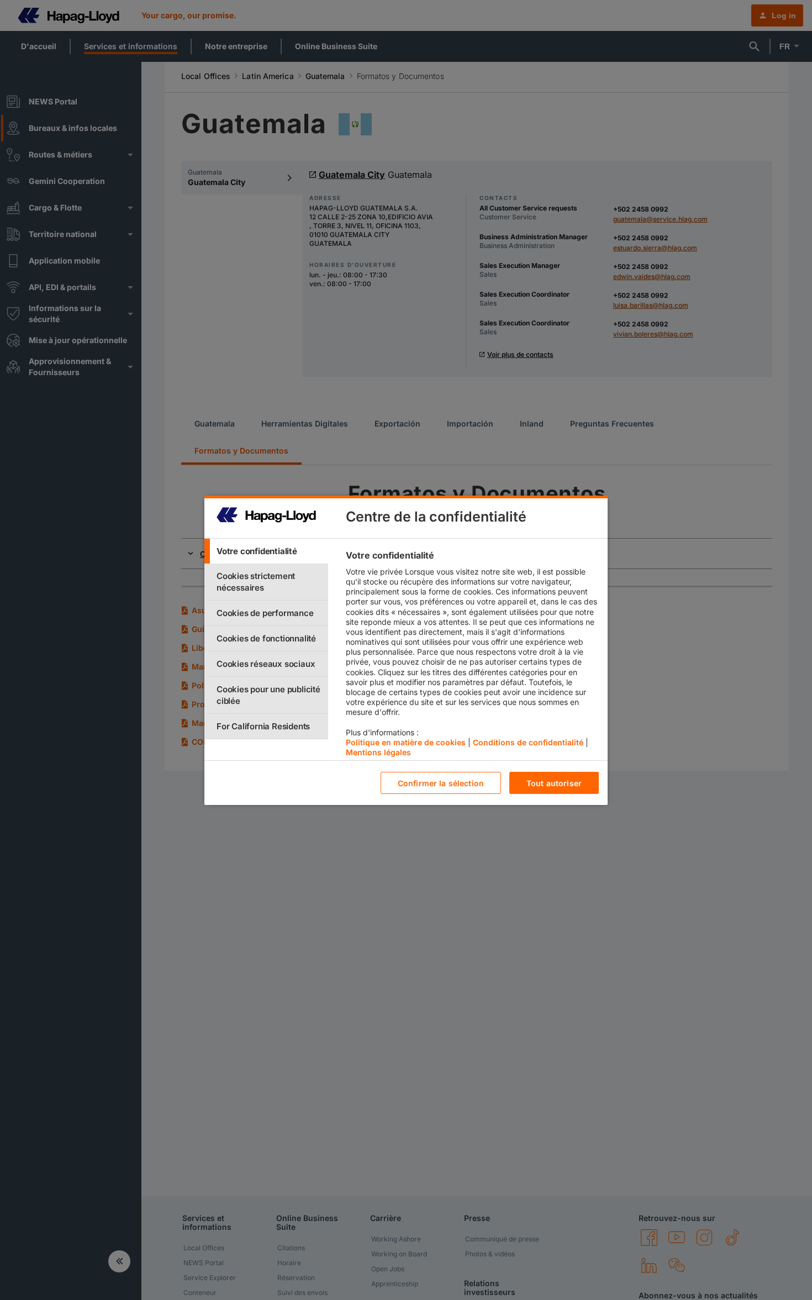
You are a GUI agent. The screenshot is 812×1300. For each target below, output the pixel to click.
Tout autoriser (554, 782)
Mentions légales (378, 752)
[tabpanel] (472, 656)
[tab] (266, 551)
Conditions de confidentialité (528, 741)
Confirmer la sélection (441, 782)
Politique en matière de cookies (406, 741)
